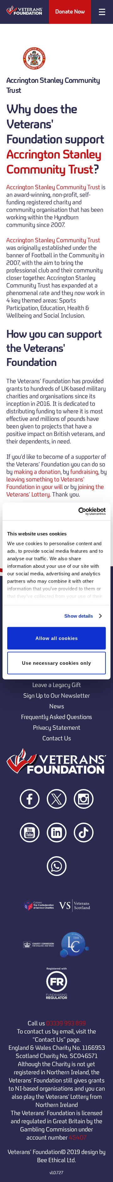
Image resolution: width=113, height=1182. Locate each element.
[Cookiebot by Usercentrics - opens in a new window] (80, 512)
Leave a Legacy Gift (56, 685)
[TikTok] (84, 853)
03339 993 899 (66, 1023)
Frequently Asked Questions (56, 717)
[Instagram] (84, 820)
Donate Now (70, 11)
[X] (57, 820)
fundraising (84, 471)
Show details (78, 616)
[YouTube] (30, 853)
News (56, 706)
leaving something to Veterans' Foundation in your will (45, 483)
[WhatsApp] (57, 887)
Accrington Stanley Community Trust (53, 162)
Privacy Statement (56, 727)
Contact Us (56, 738)
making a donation (37, 471)
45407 (78, 1137)
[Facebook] (30, 820)
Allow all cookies (56, 638)
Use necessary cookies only (56, 663)
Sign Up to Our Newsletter (56, 695)
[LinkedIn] (57, 853)
